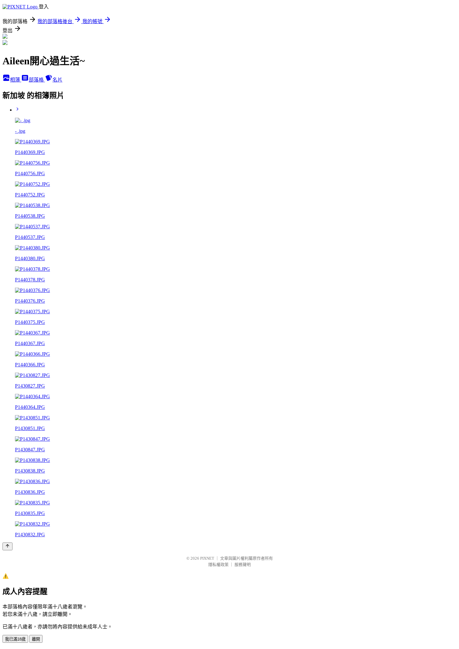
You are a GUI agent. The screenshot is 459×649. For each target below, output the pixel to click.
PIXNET (207, 558)
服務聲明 (242, 564)
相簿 (15, 79)
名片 (57, 79)
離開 (36, 639)
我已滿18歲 (15, 639)
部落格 (37, 79)
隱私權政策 (218, 564)
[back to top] (7, 546)
